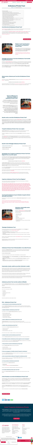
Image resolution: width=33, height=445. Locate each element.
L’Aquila (10, 186)
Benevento (12, 185)
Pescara (6, 186)
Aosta (17, 189)
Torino (8, 183)
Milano (3, 183)
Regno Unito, (20, 202)
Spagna (3, 202)
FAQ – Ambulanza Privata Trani (6, 24)
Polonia (16, 201)
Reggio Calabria (11, 183)
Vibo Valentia (17, 184)
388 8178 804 (4, 0)
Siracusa (15, 183)
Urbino (24, 186)
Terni (28, 186)
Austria (18, 201)
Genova (17, 183)
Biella (7, 189)
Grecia (7, 201)
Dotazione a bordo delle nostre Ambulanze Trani (8, 20)
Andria (16, 52)
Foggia (27, 184)
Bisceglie (20, 52)
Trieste (3, 190)
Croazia (9, 201)
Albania (12, 200)
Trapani (24, 183)
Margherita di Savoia (23, 53)
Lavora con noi (23, 431)
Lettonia (6, 200)
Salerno (18, 185)
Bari (14, 190)
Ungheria (14, 201)
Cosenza (23, 184)
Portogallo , (7, 202)
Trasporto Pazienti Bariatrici (15, 430)
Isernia (23, 185)
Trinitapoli (27, 52)
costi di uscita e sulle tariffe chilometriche (20, 83)
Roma (4, 183)
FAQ (22, 427)
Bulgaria (5, 201)
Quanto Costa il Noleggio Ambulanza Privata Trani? (8, 17)
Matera (6, 183)
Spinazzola (16, 54)
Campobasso (20, 185)
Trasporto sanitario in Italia (15, 426)
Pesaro (22, 186)
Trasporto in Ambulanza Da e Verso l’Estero (16, 429)
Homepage (23, 426)
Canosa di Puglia (24, 52)
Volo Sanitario (13, 433)
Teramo (8, 186)
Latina (27, 185)
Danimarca (3, 200)
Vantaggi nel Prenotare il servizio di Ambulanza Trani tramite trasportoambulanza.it (12, 13)
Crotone (21, 184)
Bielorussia (10, 202)
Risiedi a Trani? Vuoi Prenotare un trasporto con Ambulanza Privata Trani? (11, 12)
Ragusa (10, 184)
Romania (3, 201)
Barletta (18, 52)
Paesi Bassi (23, 201)
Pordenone (26, 189)
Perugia (27, 186)
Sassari (5, 190)
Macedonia (14, 200)
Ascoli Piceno (19, 186)
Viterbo (25, 185)
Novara (5, 189)
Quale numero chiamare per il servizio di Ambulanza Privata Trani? (10, 14)
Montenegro (17, 200)
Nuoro (6, 190)
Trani (10, 185)
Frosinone (29, 185)
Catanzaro (14, 184)
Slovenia (11, 201)
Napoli (25, 184)
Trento (22, 189)
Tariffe (25, 2)
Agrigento (26, 183)
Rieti (2, 186)
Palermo (29, 183)
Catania (8, 184)
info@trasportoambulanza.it (12, 0)
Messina (12, 184)
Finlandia (13, 202)
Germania (20, 201)
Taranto (5, 185)
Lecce (2, 185)
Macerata (13, 186)
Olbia (12, 190)
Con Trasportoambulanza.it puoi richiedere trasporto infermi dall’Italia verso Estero (12, 19)
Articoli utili (23, 430)
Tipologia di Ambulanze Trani (6, 21)
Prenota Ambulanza (27, 39)
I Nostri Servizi (14, 2)
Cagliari (11, 190)
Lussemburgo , (16, 202)
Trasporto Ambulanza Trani (9, 61)
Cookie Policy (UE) (24, 433)
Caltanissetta (5, 184)
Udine (23, 189)
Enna (2, 184)
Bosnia (20, 200)
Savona (14, 189)
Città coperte (18, 2)
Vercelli (3, 189)
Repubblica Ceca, (24, 202)
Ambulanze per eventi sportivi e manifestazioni (15, 431)
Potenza (19, 183)
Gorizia (28, 189)
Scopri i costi (16, 418)
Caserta (21, 183)
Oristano (9, 190)
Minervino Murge (28, 53)
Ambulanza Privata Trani (22, 210)
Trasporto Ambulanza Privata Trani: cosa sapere (8, 16)
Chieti (4, 186)
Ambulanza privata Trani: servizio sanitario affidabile (8, 23)
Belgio (25, 201)
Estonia (8, 200)
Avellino (16, 185)
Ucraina (5, 202)
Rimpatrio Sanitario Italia (14, 432)
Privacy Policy (9, 443)
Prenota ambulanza (29, 2)
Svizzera (27, 201)
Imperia (16, 189)
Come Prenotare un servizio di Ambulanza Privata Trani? (9, 25)
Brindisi (29, 184)
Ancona (17, 186)
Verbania (9, 189)
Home (13, 7)
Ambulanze (22, 2)
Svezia (10, 200)
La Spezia (11, 189)
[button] (16, 436)
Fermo (15, 186)
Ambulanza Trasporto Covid (15, 427)
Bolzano (20, 189)
